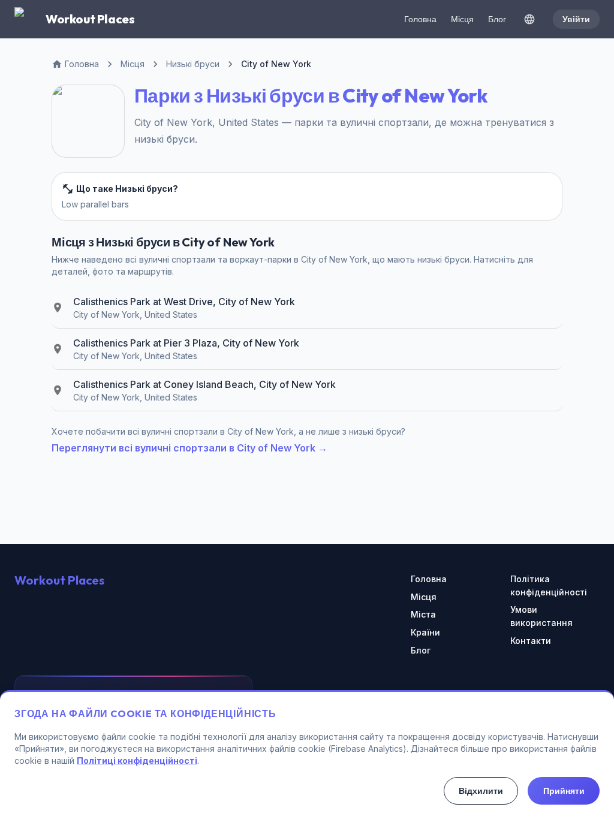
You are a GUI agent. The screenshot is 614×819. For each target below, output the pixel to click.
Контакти (530, 641)
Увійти (576, 19)
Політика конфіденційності (548, 585)
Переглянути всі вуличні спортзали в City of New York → (189, 448)
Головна (420, 19)
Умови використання (541, 616)
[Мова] (529, 19)
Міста (423, 614)
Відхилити (481, 790)
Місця (462, 19)
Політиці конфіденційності (137, 760)
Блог (497, 19)
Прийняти (564, 790)
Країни (425, 632)
